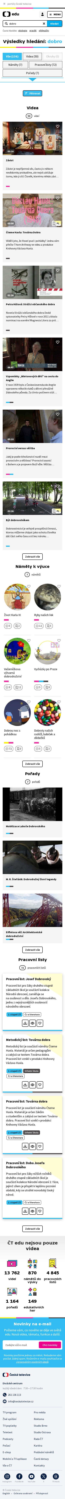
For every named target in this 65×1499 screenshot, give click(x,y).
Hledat (54, 23)
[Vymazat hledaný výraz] (44, 24)
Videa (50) (32, 56)
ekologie (22, 30)
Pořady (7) (32, 73)
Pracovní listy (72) (46, 65)
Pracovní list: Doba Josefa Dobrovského (25, 1165)
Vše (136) (12, 56)
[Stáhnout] (25, 1023)
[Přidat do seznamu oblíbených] (57, 126)
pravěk (33, 30)
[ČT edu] (11, 15)
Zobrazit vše (32, 556)
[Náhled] (32, 1023)
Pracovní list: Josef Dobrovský (28, 979)
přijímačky (44, 30)
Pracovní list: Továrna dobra (26, 1101)
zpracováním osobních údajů (32, 1362)
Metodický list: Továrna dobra (28, 1040)
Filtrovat (35, 93)
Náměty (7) (15, 65)
